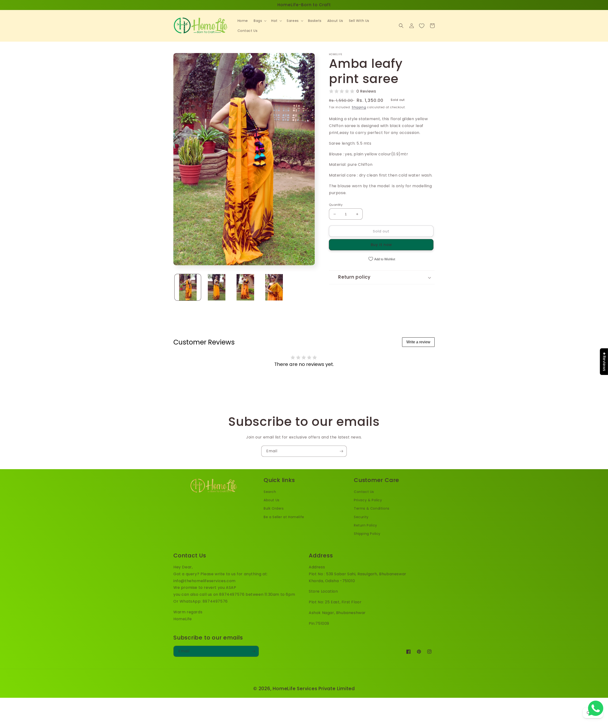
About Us (272, 500)
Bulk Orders (274, 508)
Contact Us (364, 491)
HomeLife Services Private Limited (314, 688)
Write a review (418, 342)
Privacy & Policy (368, 500)
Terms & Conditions (372, 508)
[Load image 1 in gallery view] (188, 287)
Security (361, 517)
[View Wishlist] (421, 25)
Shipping (359, 107)
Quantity (335, 204)
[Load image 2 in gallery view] (216, 287)
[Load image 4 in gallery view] (274, 287)
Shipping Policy (367, 533)
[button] (259, 21)
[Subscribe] (341, 451)
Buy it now (381, 244)
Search (270, 491)
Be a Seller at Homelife (284, 517)
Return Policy (365, 525)
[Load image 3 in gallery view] (245, 287)
